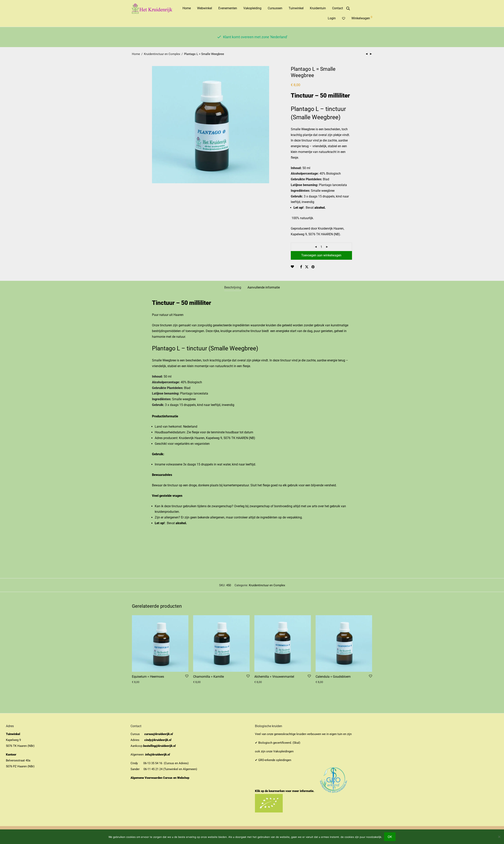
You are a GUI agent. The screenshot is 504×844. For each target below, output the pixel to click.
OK (390, 837)
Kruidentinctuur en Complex (162, 54)
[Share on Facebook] (301, 267)
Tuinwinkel (296, 8)
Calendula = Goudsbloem (333, 676)
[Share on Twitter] (307, 267)
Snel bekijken (138, 682)
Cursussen (275, 8)
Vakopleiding (252, 8)
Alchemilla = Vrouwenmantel (274, 676)
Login (332, 18)
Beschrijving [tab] (232, 287)
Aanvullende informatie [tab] (263, 287)
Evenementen (227, 8)
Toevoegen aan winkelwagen (321, 255)
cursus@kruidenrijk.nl (158, 734)
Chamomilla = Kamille (208, 676)
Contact (337, 8)
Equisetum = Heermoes (148, 676)
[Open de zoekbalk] (348, 8)
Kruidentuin (318, 8)
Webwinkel (204, 8)
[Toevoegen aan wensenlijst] (294, 267)
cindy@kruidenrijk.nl (157, 740)
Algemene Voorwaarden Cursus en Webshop (160, 778)
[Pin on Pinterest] (313, 267)
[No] (499, 837)
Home (187, 8)
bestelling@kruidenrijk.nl (159, 746)
